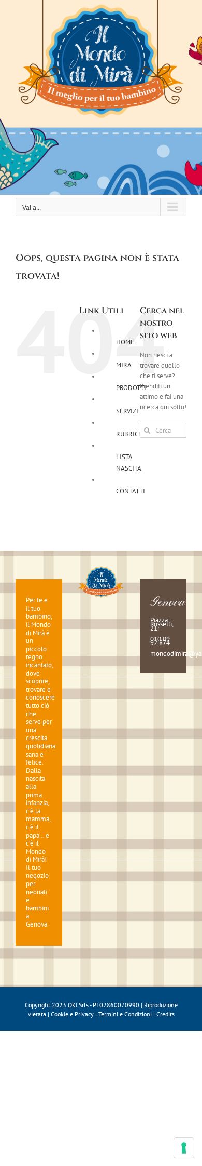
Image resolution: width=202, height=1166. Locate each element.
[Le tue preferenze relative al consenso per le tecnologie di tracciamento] (184, 1148)
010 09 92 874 (160, 641)
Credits (165, 1014)
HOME (125, 342)
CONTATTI (130, 491)
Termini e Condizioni (125, 1014)
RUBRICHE (131, 434)
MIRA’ (124, 364)
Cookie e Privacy (72, 1014)
